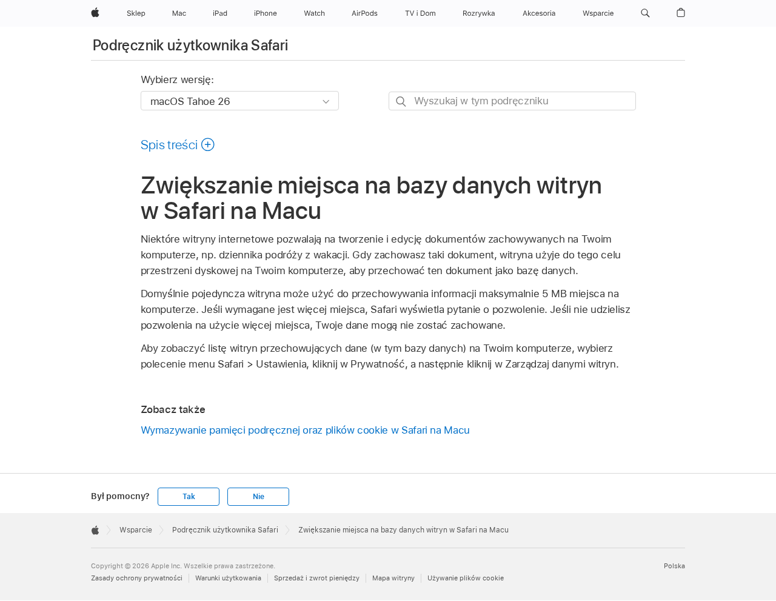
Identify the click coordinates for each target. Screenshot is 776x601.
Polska (674, 566)
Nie (258, 496)
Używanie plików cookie (465, 578)
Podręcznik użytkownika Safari (190, 45)
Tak (188, 496)
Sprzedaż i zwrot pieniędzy (317, 578)
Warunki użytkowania (228, 578)
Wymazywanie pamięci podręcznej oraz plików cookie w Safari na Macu (305, 430)
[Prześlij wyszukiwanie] (401, 101)
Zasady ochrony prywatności (136, 578)
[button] (645, 13)
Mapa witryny (393, 578)
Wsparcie (135, 530)
